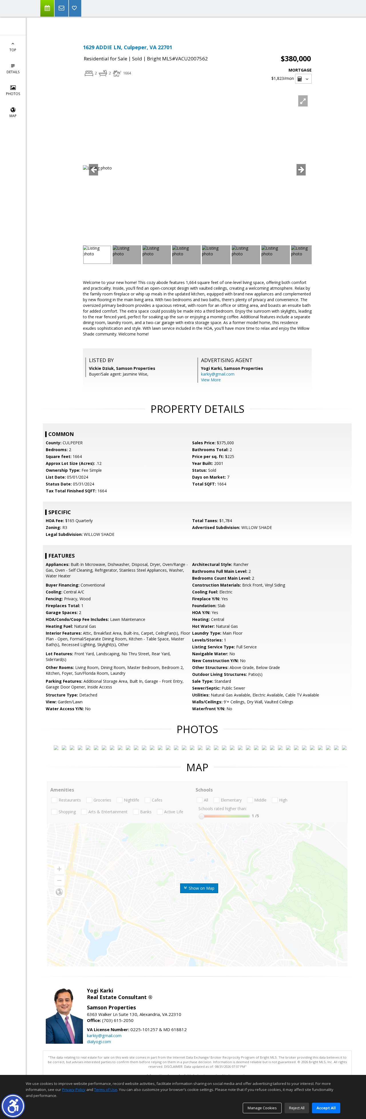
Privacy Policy (73, 1089)
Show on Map (201, 888)
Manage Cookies (262, 1107)
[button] (13, 1106)
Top (12, 50)
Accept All (326, 1107)
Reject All (297, 1107)
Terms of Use (105, 1089)
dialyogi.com (99, 1041)
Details (13, 72)
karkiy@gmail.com (217, 374)
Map (13, 115)
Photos (13, 93)
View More (211, 379)
